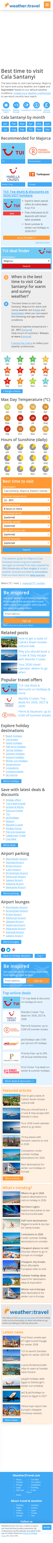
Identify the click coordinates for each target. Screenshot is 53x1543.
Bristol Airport (14, 866)
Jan (5, 123)
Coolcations (12, 768)
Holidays (20, 1505)
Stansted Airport (15, 862)
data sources (37, 575)
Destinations (26, 110)
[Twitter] (8, 950)
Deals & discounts (47, 111)
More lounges (11, 941)
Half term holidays (16, 746)
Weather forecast (16, 111)
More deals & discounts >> (19, 1081)
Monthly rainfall (11, 521)
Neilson (10, 821)
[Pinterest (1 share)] (14, 950)
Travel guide (37, 110)
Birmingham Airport (17, 873)
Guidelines (36, 1484)
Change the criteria (21, 343)
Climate (19, 1515)
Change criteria (11, 391)
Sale (12, 213)
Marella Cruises (14, 824)
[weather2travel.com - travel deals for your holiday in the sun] (21, 7)
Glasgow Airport (15, 883)
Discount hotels (14, 810)
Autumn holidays (15, 757)
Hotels (19, 1510)
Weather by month (6, 111)
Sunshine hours (11, 504)
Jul (5, 129)
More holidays (11, 781)
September (17, 313)
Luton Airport (13, 869)
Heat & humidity (11, 538)
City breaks (12, 739)
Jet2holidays (12, 817)
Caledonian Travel (16, 835)
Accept (47, 1527)
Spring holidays (14, 750)
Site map (20, 1490)
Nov (39, 129)
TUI (8, 814)
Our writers (36, 1482)
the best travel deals (27, 1317)
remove (27, 329)
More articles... (13, 1178)
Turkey (34, 1513)
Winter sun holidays (17, 760)
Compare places (14, 771)
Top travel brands (16, 803)
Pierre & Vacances (15, 832)
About (18, 1479)
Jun (47, 123)
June (37, 310)
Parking (19, 1513)
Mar (22, 123)
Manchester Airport (16, 859)
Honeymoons (13, 764)
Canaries (35, 1505)
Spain (33, 1510)
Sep (22, 129)
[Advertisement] (26, 38)
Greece (34, 1507)
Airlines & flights (15, 807)
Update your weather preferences (32, 93)
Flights (19, 1507)
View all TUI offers (42, 242)
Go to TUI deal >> (26, 237)
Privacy (19, 1484)
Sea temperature (12, 513)
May (39, 123)
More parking (11, 893)
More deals (9, 845)
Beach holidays (14, 736)
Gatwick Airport (14, 880)
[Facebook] (3, 950)
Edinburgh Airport (16, 876)
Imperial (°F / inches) (33, 583)
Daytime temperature (14, 496)
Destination (8, 257)
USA (33, 1515)
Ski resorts (12, 775)
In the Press (31, 1491)
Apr (31, 123)
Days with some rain (14, 530)
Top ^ (40, 955)
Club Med (11, 839)
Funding (34, 1487)
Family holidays (14, 743)
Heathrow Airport (15, 925)
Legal (18, 1487)
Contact (19, 1482)
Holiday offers (13, 800)
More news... (12, 1420)
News (18, 1495)
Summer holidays (15, 753)
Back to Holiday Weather (17, 955)
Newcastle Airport (16, 887)
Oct (30, 129)
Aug (14, 129)
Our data (35, 1479)
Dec (48, 129)
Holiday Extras (13, 828)
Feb (14, 123)
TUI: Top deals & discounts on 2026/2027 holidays (26, 193)
